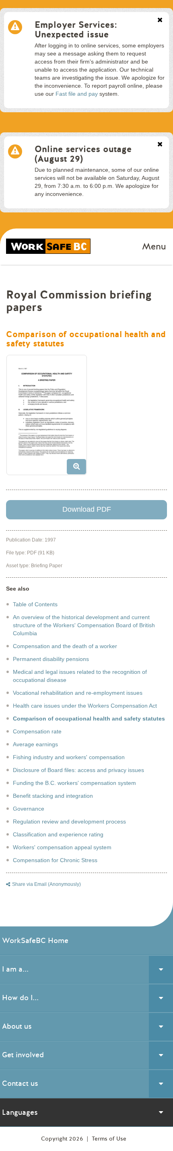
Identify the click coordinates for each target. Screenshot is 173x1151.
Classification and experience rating (58, 834)
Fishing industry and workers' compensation (69, 757)
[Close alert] (160, 20)
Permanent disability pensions (51, 659)
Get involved (23, 1055)
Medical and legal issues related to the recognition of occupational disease (80, 676)
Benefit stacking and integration (53, 796)
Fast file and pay (77, 94)
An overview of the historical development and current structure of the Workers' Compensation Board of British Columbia (84, 625)
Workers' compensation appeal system (62, 847)
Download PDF (86, 509)
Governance (28, 808)
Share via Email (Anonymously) (46, 884)
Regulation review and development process (69, 821)
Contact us (20, 1083)
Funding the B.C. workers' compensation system (74, 783)
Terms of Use (109, 1139)
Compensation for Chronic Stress (55, 860)
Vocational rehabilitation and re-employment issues (77, 693)
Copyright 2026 (63, 1139)
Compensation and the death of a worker (65, 646)
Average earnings (35, 744)
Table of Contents (35, 604)
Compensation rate (37, 731)
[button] (49, 418)
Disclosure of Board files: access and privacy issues (78, 770)
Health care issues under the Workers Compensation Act (85, 705)
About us (17, 1026)
